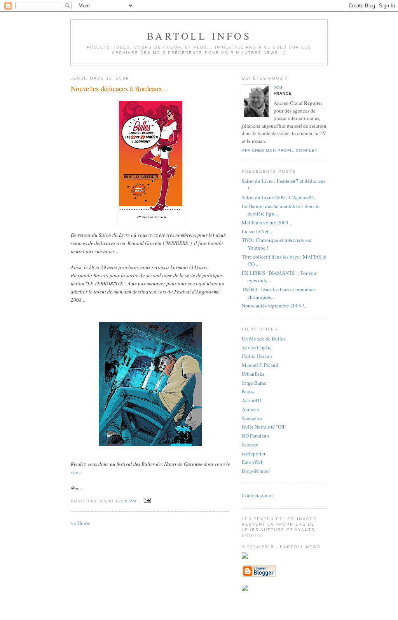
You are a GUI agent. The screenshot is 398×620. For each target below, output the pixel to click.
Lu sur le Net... (257, 231)
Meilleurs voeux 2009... (267, 222)
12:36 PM (125, 501)
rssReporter (253, 453)
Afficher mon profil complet (280, 150)
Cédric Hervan (257, 356)
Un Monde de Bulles (263, 338)
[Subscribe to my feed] (245, 588)
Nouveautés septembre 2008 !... (274, 305)
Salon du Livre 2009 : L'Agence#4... (280, 197)
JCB (278, 87)
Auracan (250, 409)
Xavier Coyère (257, 347)
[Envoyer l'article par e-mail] (146, 500)
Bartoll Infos (199, 35)
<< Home (80, 522)
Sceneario (252, 418)
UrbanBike (253, 373)
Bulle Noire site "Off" (264, 426)
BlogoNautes (255, 470)
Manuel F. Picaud (260, 364)
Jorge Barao (254, 382)
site (74, 472)
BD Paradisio (255, 435)
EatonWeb (253, 461)
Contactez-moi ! (259, 495)
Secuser (250, 444)
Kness (248, 391)
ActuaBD (251, 400)
